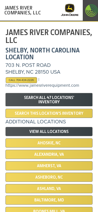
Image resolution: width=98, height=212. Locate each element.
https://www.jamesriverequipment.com (42, 85)
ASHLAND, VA (49, 188)
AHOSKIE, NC (49, 143)
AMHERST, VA (49, 166)
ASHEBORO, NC (49, 177)
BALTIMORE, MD (49, 200)
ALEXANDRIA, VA (49, 154)
